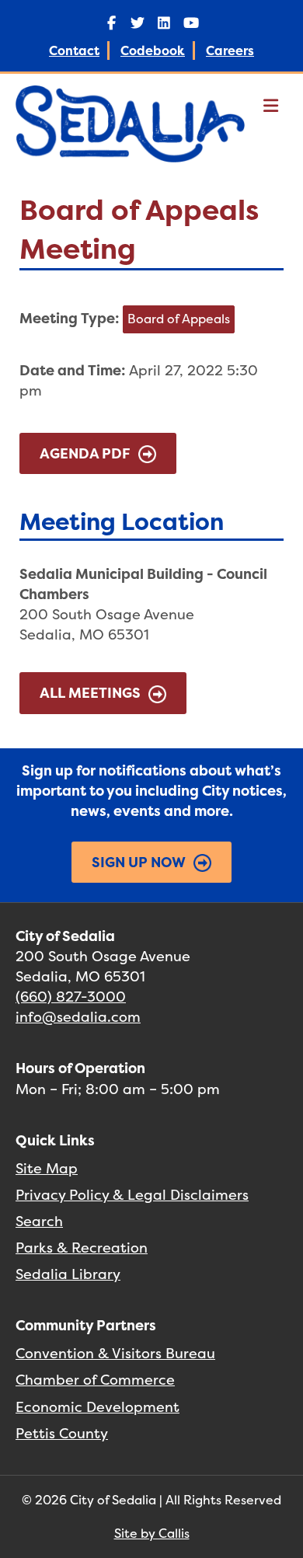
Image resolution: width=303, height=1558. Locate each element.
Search (39, 1221)
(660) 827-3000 (71, 996)
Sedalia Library (68, 1274)
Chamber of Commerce (95, 1379)
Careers (230, 50)
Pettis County (62, 1433)
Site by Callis (152, 1533)
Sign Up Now (139, 862)
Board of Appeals (178, 318)
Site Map (47, 1168)
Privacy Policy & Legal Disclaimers (132, 1194)
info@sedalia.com (78, 1016)
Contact (74, 50)
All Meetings (90, 692)
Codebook (152, 50)
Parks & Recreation (82, 1247)
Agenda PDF (85, 453)
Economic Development (97, 1407)
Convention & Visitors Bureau (115, 1353)
